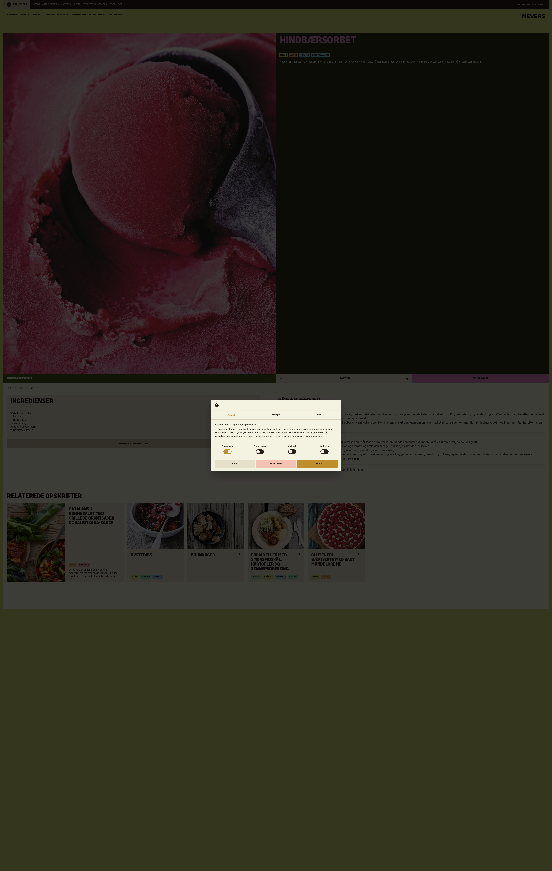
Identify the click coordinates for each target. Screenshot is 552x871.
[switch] (260, 451)
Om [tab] (319, 415)
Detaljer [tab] (276, 415)
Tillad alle (317, 464)
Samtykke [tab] (233, 415)
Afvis (234, 464)
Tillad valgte (276, 464)
